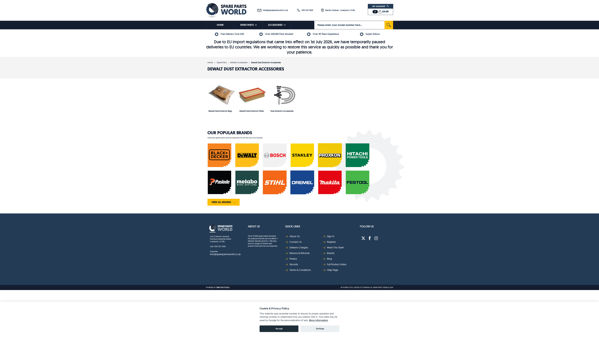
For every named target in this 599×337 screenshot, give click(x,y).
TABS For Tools (222, 287)
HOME (220, 25)
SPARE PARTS (247, 25)
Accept (279, 328)
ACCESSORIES (275, 25)
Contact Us (296, 241)
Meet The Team (335, 247)
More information (318, 320)
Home (210, 62)
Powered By (211, 287)
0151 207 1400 (306, 10)
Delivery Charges (299, 247)
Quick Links (292, 226)
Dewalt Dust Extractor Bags (220, 111)
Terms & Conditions (300, 269)
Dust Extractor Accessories (281, 111)
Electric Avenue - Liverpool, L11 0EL (339, 10)
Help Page (332, 269)
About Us (254, 226)
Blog (329, 258)
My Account (379, 6)
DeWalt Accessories (238, 62)
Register (331, 241)
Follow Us (367, 226)
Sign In (330, 236)
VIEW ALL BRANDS (224, 202)
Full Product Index (336, 264)
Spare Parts (221, 62)
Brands (330, 253)
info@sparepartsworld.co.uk (274, 10)
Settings (320, 328)
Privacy (293, 258)
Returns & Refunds (300, 253)
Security (294, 264)
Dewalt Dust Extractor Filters (251, 111)
